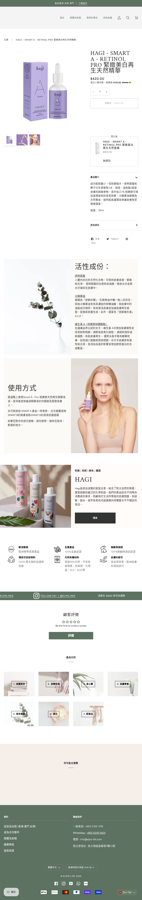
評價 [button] (71, 635)
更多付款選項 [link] (98, 125)
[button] (127, 892)
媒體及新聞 (10, 838)
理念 (95, 518)
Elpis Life (69, 876)
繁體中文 (53, 867)
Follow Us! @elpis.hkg (40, 595)
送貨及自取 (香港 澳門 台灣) (20, 826)
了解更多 (82, 3)
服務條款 (9, 844)
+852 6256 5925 (96, 832)
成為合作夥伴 (11, 832)
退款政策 (9, 850)
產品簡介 (94, 177)
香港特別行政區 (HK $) (80, 867)
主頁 (6, 40)
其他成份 (94, 225)
